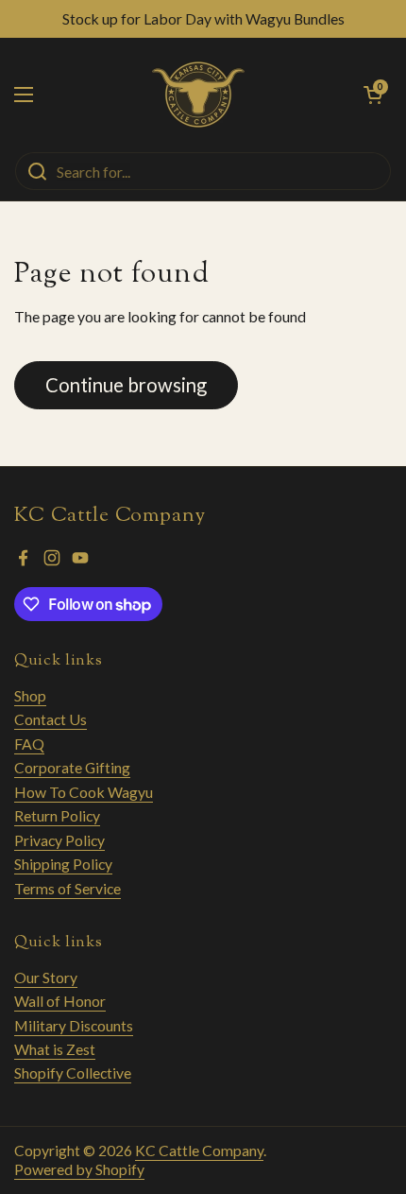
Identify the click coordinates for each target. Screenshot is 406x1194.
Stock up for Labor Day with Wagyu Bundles (203, 18)
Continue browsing (126, 384)
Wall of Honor (60, 1001)
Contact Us (50, 719)
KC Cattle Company (199, 1150)
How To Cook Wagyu (83, 792)
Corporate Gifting (72, 767)
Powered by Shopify (79, 1169)
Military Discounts (73, 1025)
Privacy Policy (59, 840)
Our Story (45, 977)
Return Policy (57, 815)
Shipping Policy (63, 864)
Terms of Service (67, 888)
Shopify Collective (72, 1073)
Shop (30, 695)
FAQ (29, 744)
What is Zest (54, 1049)
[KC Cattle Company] (198, 94)
